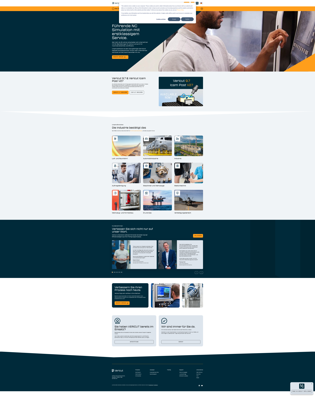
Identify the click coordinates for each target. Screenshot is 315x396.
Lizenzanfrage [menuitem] (182, 374)
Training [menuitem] (169, 369)
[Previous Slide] (196, 272)
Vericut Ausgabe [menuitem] (183, 372)
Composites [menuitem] (138, 375)
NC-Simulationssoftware (136, 130)
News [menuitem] (197, 377)
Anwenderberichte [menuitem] (154, 372)
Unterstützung (134, 342)
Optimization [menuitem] (138, 374)
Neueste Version (121, 303)
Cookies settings (161, 19)
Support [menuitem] (181, 369)
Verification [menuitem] (138, 372)
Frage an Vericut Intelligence (301, 391)
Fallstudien (198, 235)
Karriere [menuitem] (198, 374)
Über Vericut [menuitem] (199, 372)
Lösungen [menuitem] (152, 369)
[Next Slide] (201, 272)
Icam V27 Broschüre (137, 92)
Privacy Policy (180, 10)
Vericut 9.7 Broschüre (120, 92)
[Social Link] (199, 386)
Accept (174, 19)
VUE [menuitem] (197, 375)
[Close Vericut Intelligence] (312, 384)
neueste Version (118, 57)
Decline (187, 19)
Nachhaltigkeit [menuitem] (153, 374)
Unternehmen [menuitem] (199, 369)
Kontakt (181, 342)
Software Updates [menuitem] (183, 375)
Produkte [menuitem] (137, 369)
